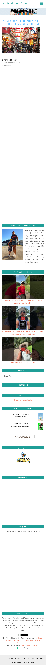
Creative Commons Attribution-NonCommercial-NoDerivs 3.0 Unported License (24, 640)
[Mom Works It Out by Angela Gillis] (23, 7)
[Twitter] (3, 3)
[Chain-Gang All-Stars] (40, 430)
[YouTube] (17, 3)
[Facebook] (22, 3)
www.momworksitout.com (29, 645)
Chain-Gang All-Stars (20, 424)
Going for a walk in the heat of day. (23, 362)
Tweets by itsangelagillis (23, 400)
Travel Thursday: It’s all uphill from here (11, 63)
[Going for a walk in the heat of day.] (23, 349)
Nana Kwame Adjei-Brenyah (21, 426)
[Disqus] (23, 104)
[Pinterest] (12, 3)
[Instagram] (8, 3)
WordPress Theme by (23, 662)
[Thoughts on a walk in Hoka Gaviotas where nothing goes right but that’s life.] (23, 287)
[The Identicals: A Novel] (40, 420)
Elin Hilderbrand (21, 416)
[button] (42, 3)
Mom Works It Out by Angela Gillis (26, 658)
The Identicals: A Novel (20, 414)
